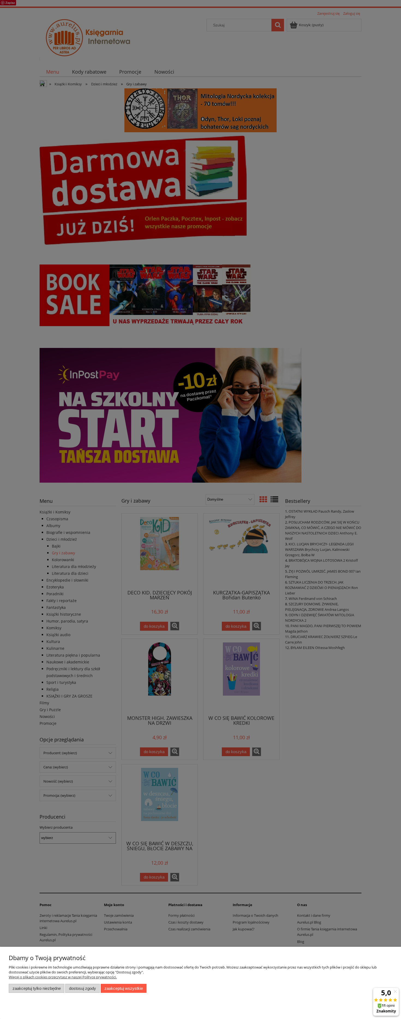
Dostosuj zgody (82, 988)
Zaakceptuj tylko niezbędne (37, 988)
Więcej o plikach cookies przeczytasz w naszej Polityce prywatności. (63, 977)
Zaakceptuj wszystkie (123, 988)
